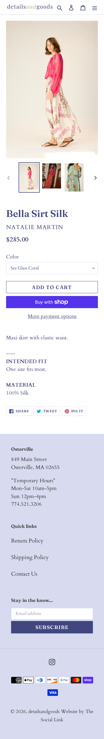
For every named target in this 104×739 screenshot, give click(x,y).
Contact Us (24, 574)
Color (12, 256)
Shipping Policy (30, 557)
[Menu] (94, 7)
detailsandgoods (44, 711)
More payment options (52, 316)
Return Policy (27, 540)
